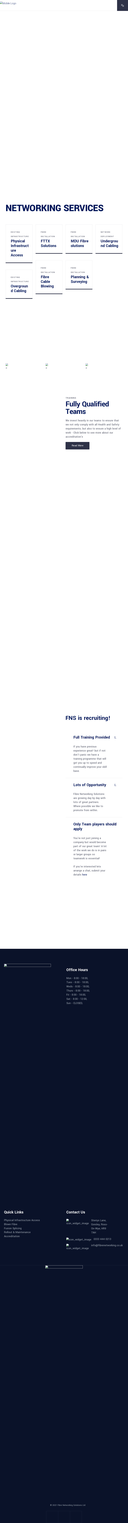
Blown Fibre (10, 1224)
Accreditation (12, 1236)
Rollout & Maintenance (17, 1232)
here (84, 874)
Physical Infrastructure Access (22, 1220)
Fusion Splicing (13, 1228)
